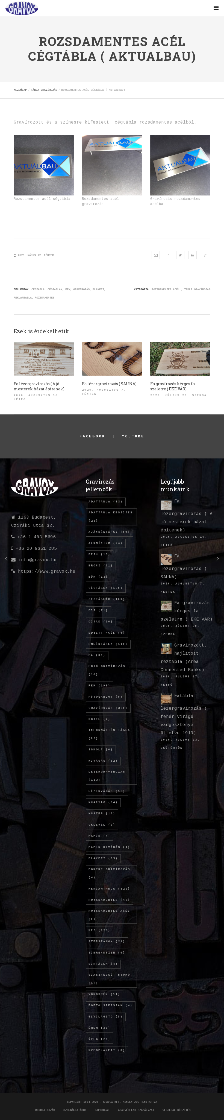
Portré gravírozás (109, 873)
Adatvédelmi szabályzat (136, 1110)
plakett (98, 289)
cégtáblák (55, 289)
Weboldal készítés (176, 1110)
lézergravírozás (107, 776)
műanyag (103, 802)
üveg (100, 1039)
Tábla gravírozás (197, 289)
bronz (101, 565)
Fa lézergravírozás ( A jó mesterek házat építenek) (187, 516)
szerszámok (107, 941)
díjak (101, 621)
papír (100, 836)
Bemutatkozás (45, 1110)
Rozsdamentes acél (165, 289)
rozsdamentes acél (109, 915)
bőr (98, 576)
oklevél (102, 824)
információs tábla (109, 734)
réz (100, 930)
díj (98, 610)
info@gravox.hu (37, 560)
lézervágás (107, 791)
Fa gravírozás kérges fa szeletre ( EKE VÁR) (187, 611)
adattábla (106, 501)
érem (100, 1028)
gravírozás (81, 289)
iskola (101, 749)
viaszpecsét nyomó (109, 979)
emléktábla (108, 644)
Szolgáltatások (74, 1110)
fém (67, 289)
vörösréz (104, 994)
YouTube (133, 436)
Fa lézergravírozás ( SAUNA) (184, 567)
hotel (100, 719)
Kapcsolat (102, 1110)
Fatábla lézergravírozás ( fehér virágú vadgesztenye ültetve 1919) (184, 715)
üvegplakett (107, 1050)
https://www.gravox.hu (46, 571)
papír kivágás (109, 847)
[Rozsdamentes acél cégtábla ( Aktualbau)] (156, 255)
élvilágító (106, 1016)
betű (100, 554)
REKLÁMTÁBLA (23, 297)
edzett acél (107, 632)
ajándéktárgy (109, 532)
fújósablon (106, 696)
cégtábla (38, 289)
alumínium (106, 543)
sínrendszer (107, 952)
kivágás (103, 760)
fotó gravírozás (107, 670)
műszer (102, 813)
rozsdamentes (44, 297)
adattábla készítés (111, 516)
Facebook (92, 436)
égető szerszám (111, 1005)
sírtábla (103, 964)
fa (97, 655)
